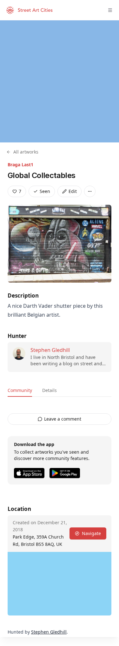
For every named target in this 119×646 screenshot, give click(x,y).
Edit (73, 191)
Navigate (91, 533)
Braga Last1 (20, 165)
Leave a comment (62, 419)
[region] (59, 81)
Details (49, 390)
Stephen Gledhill (50, 350)
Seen (45, 191)
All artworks (25, 152)
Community (20, 390)
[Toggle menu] (110, 10)
